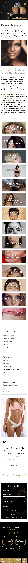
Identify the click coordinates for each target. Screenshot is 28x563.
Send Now (14, 514)
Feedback (18, 536)
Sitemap (13, 536)
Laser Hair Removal (14, 156)
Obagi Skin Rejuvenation (9, 376)
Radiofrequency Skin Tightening (11, 385)
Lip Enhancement (14, 242)
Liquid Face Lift (7, 363)
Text (17, 560)
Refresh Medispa (3, 2)
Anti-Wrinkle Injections (13, 128)
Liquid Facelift (14, 227)
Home (2, 21)
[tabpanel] (14, 417)
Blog (23, 536)
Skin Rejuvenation (14, 271)
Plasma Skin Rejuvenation (14, 285)
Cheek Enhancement (14, 257)
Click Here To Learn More (10, 115)
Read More (14, 465)
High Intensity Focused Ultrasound (12, 354)
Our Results (19, 17)
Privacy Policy (7, 536)
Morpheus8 (14, 170)
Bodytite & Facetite (14, 185)
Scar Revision (14, 313)
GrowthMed (23, 546)
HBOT (5, 351)
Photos (3, 561)
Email (24, 561)
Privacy (17, 517)
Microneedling (11, 98)
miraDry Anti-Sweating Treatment (11, 369)
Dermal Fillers (7, 344)
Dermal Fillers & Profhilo (14, 142)
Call (10, 561)
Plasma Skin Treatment (9, 382)
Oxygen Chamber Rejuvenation (14, 199)
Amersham (17, 77)
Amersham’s (5, 71)
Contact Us (18, 529)
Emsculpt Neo (7, 348)
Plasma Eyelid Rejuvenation (14, 299)
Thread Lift (6, 391)
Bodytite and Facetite (9, 338)
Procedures (7, 21)
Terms (21, 517)
